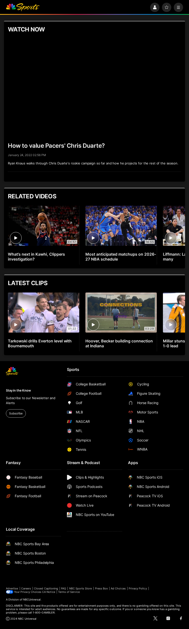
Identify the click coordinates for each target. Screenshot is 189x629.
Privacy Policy (138, 588)
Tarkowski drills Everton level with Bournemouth (40, 343)
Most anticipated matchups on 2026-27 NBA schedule (120, 257)
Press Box (101, 588)
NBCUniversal (32, 599)
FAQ (63, 588)
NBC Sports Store (80, 588)
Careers (26, 588)
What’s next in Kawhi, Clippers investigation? (36, 257)
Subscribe (16, 413)
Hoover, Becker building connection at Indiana (119, 343)
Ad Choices (118, 588)
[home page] (22, 7)
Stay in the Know (18, 390)
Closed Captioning (46, 588)
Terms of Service (69, 592)
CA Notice (48, 592)
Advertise (12, 588)
